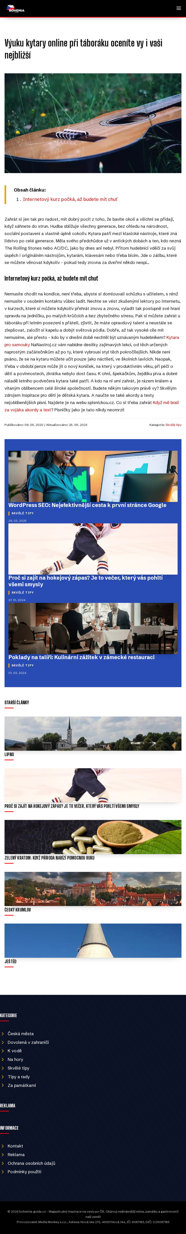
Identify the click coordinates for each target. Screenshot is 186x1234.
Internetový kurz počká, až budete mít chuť (70, 199)
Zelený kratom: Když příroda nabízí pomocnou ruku (49, 857)
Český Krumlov (18, 909)
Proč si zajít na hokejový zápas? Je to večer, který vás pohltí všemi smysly (72, 806)
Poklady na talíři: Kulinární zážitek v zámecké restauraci (81, 657)
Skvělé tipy (173, 425)
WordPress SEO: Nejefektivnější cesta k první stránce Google (87, 505)
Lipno (9, 754)
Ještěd (10, 961)
